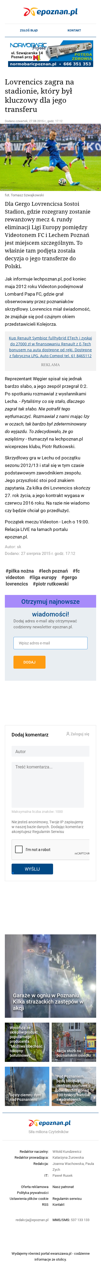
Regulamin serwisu (67, 1198)
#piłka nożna (20, 571)
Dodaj (29, 662)
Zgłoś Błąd (29, 30)
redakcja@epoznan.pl (32, 1220)
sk (19, 546)
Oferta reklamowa (34, 1187)
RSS (45, 1204)
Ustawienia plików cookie (29, 1198)
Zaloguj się (79, 734)
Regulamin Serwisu (48, 831)
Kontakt (74, 30)
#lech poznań (53, 571)
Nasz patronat (63, 1187)
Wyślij (32, 869)
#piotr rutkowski (51, 584)
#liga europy (43, 577)
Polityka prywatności (32, 1192)
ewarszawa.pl (60, 1253)
